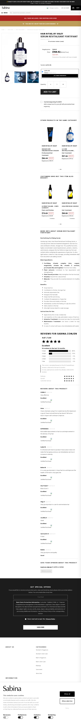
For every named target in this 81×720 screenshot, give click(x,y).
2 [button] (61, 169)
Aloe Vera (39, 673)
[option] (7, 77)
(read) (62, 41)
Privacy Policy (50, 619)
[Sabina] (6, 8)
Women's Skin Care (42, 654)
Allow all (67, 694)
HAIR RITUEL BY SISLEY (51, 34)
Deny (67, 708)
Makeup (38, 666)
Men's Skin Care (41, 662)
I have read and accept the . (41, 619)
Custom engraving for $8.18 (59, 104)
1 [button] (59, 169)
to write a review (52, 567)
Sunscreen (39, 670)
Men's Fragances (41, 658)
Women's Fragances (42, 650)
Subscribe (40, 627)
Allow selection (67, 701)
